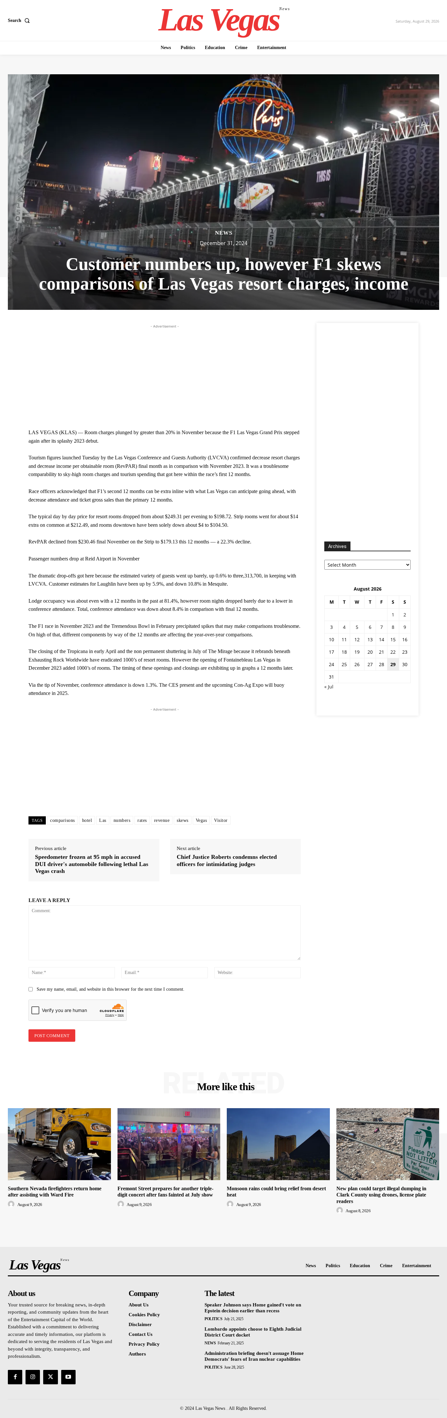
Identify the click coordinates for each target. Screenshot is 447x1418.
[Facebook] (15, 1377)
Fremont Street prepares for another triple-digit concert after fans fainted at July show (165, 1191)
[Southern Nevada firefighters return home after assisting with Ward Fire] (59, 1144)
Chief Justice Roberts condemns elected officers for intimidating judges (227, 860)
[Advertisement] (164, 375)
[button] (20, 20)
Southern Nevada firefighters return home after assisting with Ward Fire (54, 1191)
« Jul (328, 686)
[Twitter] (50, 1377)
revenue (162, 820)
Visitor (221, 820)
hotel (87, 820)
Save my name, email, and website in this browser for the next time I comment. (111, 989)
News (223, 233)
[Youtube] (68, 1377)
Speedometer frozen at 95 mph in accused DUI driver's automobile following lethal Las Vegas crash (91, 864)
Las (102, 820)
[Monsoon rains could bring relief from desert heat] (278, 1144)
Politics (213, 1319)
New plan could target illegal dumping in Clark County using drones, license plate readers (381, 1195)
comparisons (62, 820)
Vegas (201, 820)
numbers (122, 820)
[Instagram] (33, 1377)
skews (182, 820)
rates (142, 820)
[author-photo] (12, 1204)
